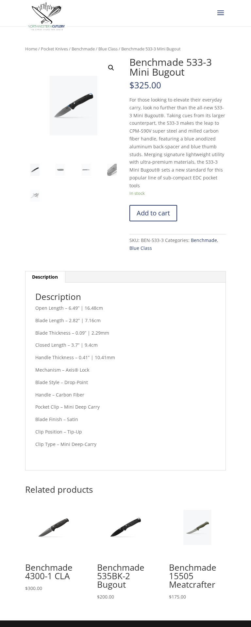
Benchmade (83, 49)
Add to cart (153, 213)
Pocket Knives (54, 49)
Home (31, 49)
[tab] (45, 277)
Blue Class (108, 49)
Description (45, 277)
